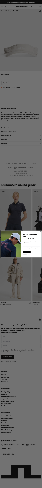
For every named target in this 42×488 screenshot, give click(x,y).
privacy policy (27, 254)
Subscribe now (26, 252)
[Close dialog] (40, 232)
